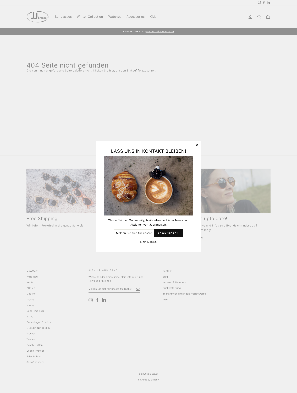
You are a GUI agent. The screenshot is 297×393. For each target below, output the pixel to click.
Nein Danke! (148, 241)
